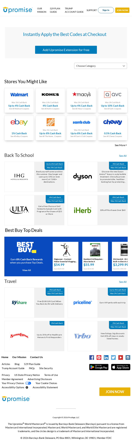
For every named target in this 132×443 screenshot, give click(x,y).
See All (123, 155)
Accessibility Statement (45, 387)
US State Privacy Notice (27, 374)
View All (26, 270)
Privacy (6, 374)
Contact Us (36, 357)
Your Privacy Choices (13, 383)
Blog (17, 364)
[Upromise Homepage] (15, 399)
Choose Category (86, 65)
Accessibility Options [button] (13, 387)
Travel (10, 281)
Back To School (19, 155)
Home (4, 357)
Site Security (46, 368)
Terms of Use (51, 374)
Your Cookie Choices (46, 383)
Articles (6, 364)
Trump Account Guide (74, 10)
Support (92, 10)
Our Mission (41, 10)
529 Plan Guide (55, 10)
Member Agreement (12, 379)
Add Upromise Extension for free (66, 50)
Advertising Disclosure (40, 379)
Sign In (106, 10)
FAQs (32, 368)
